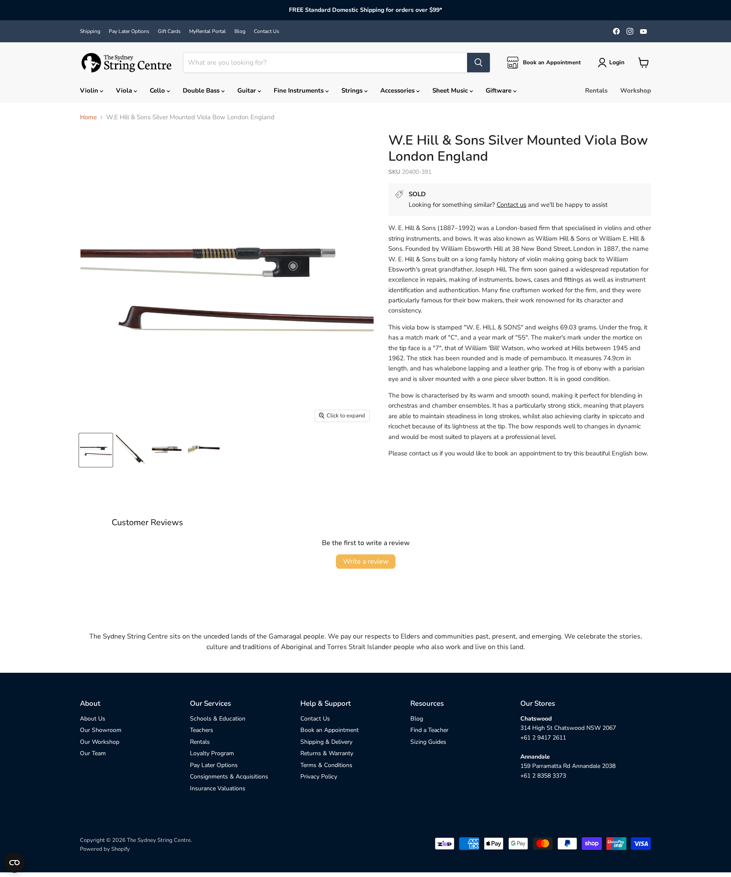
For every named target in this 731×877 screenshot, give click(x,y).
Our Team (93, 753)
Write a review (365, 561)
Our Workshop (99, 742)
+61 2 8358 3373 (543, 776)
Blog (239, 31)
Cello (158, 90)
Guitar (247, 90)
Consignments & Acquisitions (229, 777)
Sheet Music (451, 90)
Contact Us (266, 31)
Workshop (635, 90)
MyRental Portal (207, 31)
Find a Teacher (429, 730)
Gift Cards (169, 31)
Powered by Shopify (105, 849)
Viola (125, 90)
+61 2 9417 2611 (543, 738)
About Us (92, 719)
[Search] (478, 62)
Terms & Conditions (326, 765)
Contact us (511, 204)
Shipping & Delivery (326, 742)
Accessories (398, 90)
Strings (352, 90)
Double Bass (202, 90)
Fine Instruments (299, 90)
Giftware (499, 90)
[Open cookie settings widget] (14, 862)
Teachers (201, 730)
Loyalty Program (212, 753)
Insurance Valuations (217, 788)
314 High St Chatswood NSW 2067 (568, 728)
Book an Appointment (329, 730)
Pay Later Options (129, 31)
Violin (90, 90)
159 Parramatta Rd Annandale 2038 (568, 766)
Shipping (90, 31)
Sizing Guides (428, 742)
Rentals (596, 90)
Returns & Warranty (326, 753)
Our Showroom (100, 730)
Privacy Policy (318, 777)
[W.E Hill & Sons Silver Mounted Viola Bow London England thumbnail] (96, 450)
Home (88, 117)
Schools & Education (217, 719)
